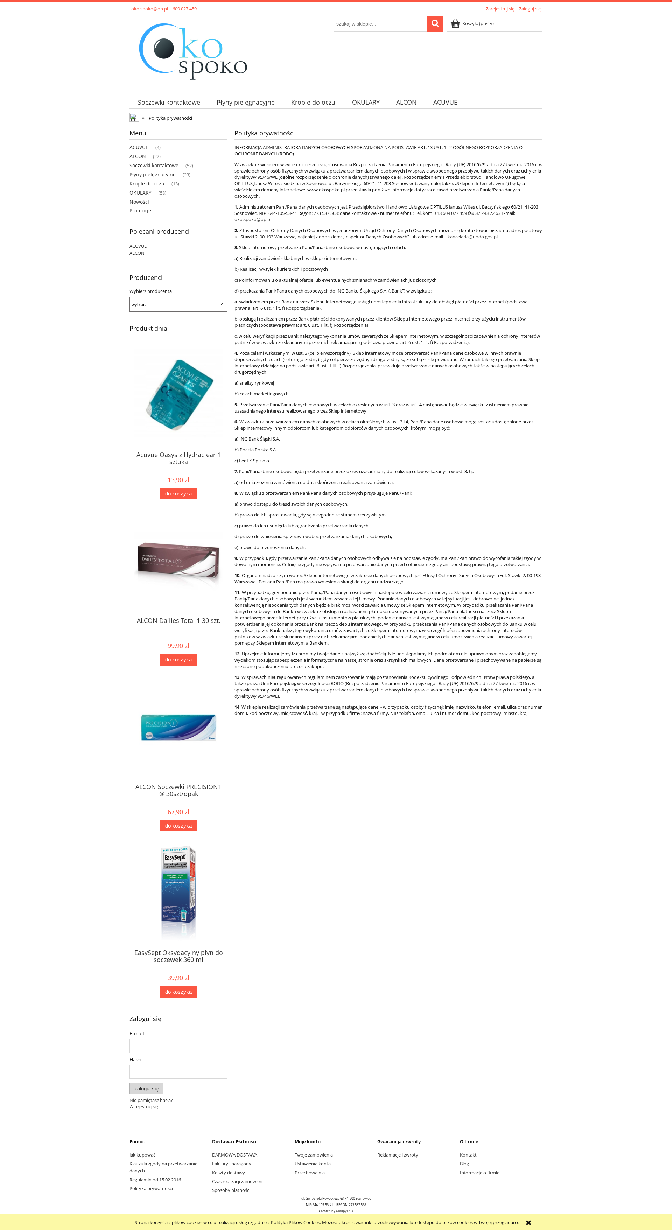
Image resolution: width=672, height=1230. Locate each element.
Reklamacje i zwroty (397, 1155)
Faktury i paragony (231, 1163)
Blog (464, 1163)
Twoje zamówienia (314, 1155)
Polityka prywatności (151, 1188)
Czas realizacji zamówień (237, 1181)
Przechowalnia (310, 1172)
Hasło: (137, 1059)
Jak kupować (142, 1155)
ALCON (138, 156)
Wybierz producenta (151, 291)
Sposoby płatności (231, 1190)
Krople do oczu (147, 183)
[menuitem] (169, 102)
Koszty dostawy (228, 1172)
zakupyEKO (344, 1211)
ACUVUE (139, 147)
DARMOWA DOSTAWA (234, 1155)
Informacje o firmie (479, 1172)
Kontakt (468, 1155)
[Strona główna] (193, 50)
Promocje (140, 210)
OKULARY (141, 192)
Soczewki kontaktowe (154, 165)
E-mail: (138, 1033)
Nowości (139, 201)
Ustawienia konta (313, 1163)
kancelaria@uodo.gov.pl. (473, 236)
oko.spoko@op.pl (252, 219)
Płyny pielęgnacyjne (153, 174)
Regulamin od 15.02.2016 (155, 1179)
